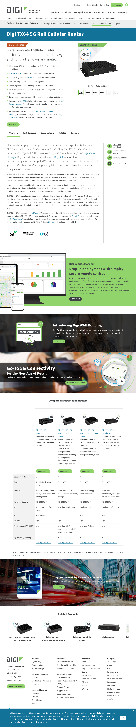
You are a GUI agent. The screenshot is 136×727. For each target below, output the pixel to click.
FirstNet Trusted (15, 73)
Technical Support (64, 674)
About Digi (111, 661)
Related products (120, 157)
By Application (37, 665)
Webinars (86, 689)
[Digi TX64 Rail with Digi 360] (81, 92)
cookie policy (32, 719)
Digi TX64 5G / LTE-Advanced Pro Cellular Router (89, 433)
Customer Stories (89, 665)
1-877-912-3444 (13, 669)
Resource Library (89, 678)
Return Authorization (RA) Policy (67, 682)
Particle (35, 696)
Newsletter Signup (15, 686)
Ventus (34, 703)
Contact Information (15, 666)
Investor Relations (114, 678)
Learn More (75, 298)
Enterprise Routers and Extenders (57, 23)
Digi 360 (118, 23)
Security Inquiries (14, 680)
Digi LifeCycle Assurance (41, 681)
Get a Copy (59, 587)
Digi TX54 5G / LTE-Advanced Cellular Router (65, 433)
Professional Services (65, 668)
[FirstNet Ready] (28, 233)
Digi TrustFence (16, 219)
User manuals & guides (119, 151)
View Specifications (43, 542)
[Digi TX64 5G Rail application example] (109, 92)
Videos (84, 685)
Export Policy (112, 675)
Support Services (64, 694)
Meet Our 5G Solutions (76, 382)
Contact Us (116, 5)
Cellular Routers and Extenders (65, 18)
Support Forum (63, 687)
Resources (99, 12)
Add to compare (119, 163)
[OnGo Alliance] (44, 233)
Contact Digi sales (14, 676)
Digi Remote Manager (81, 264)
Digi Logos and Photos (91, 668)
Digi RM (51, 222)
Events (84, 672)
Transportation (84, 18)
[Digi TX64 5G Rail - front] (102, 92)
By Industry (36, 661)
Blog (89, 5)
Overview (13, 132)
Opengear (36, 693)
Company (122, 12)
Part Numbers (29, 132)
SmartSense (37, 700)
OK (123, 717)
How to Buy (104, 5)
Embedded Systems (65, 661)
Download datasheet (117, 145)
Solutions (54, 12)
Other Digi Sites (113, 692)
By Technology (38, 668)
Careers (110, 668)
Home (9, 18)
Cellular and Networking (43, 18)
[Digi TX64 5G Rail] (88, 92)
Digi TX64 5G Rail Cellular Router (103, 18)
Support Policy (63, 690)
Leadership (111, 682)
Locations (111, 685)
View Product (43, 471)
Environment (112, 672)
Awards (110, 665)
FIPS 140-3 (32, 77)
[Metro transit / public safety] (116, 92)
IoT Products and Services (23, 18)
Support (111, 12)
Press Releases (113, 695)
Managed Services (82, 12)
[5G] (13, 233)
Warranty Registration (65, 697)
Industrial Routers (81, 23)
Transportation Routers (101, 23)
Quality (110, 699)
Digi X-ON (35, 684)
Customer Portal (63, 677)
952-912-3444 (12, 673)
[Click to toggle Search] (127, 5)
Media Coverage (113, 689)
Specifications (47, 132)
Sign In (95, 5)
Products (66, 12)
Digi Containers (39, 111)
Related (62, 132)
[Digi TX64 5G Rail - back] (95, 92)
